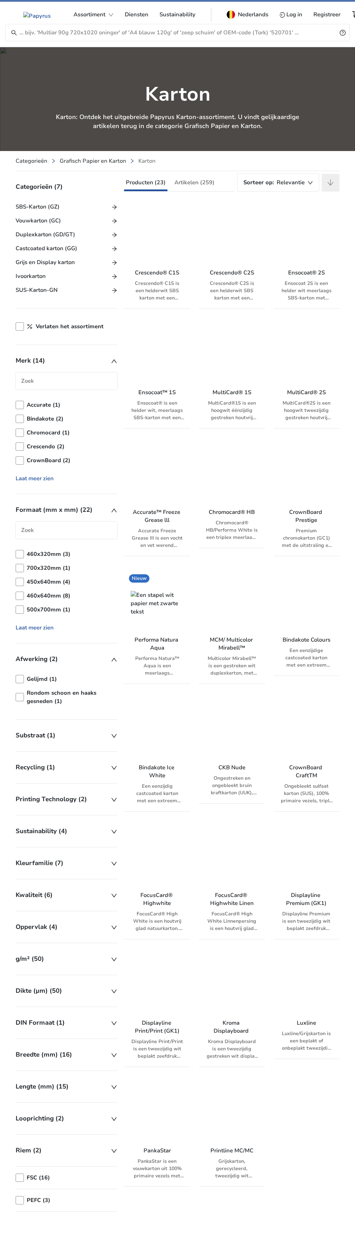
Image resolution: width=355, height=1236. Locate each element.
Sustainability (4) (41, 831)
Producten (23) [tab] (146, 182)
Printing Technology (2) (51, 799)
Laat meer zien (35, 478)
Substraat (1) (35, 735)
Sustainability (177, 14)
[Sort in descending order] (330, 183)
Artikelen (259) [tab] (194, 182)
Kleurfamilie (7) (39, 863)
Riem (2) (29, 1150)
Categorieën (31, 161)
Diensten (136, 14)
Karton (147, 161)
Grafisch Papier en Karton (93, 161)
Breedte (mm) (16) (44, 1054)
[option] (66, 405)
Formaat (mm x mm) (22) (54, 510)
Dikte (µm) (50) (39, 991)
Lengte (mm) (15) (42, 1086)
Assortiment (89, 14)
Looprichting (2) (40, 1118)
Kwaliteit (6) (34, 895)
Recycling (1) (35, 767)
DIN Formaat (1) (40, 1022)
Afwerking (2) (37, 659)
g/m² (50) (30, 959)
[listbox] (66, 432)
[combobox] (278, 182)
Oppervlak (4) (37, 927)
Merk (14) (30, 360)
